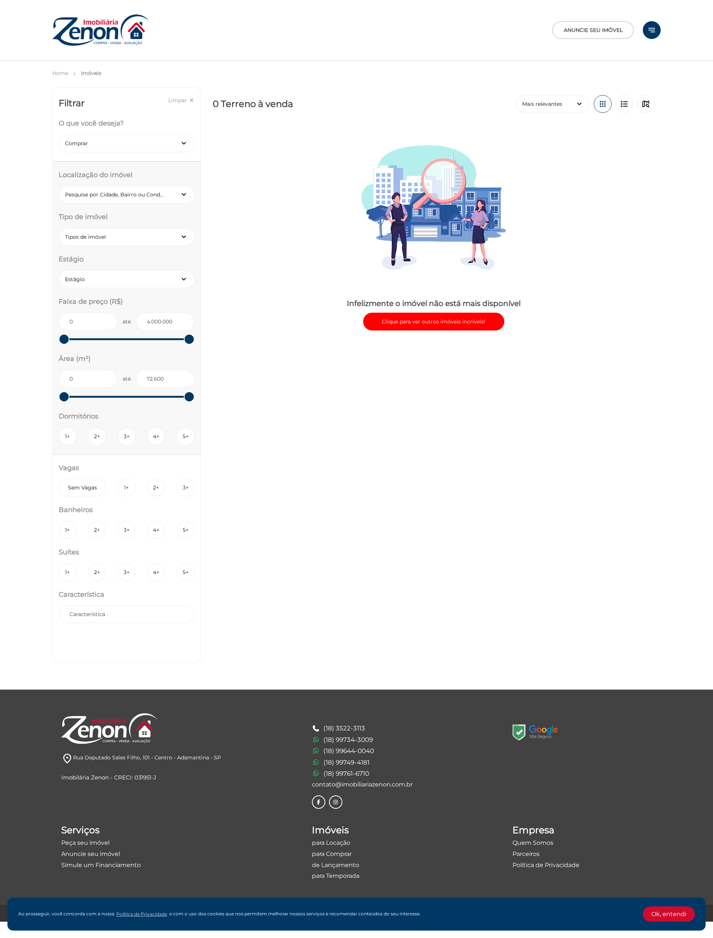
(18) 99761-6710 (346, 773)
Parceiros (526, 853)
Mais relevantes (553, 104)
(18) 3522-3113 (344, 728)
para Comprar (332, 853)
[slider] (64, 339)
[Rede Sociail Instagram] (335, 802)
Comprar (126, 143)
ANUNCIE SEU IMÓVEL (593, 30)
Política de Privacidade (545, 865)
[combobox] (127, 614)
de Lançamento (335, 865)
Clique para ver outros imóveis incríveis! (433, 321)
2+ (97, 436)
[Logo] (100, 30)
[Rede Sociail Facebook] (318, 802)
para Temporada (335, 875)
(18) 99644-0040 (348, 751)
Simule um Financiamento (101, 865)
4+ (156, 436)
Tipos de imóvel (130, 237)
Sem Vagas (82, 487)
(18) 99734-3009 (348, 739)
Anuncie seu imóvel (90, 853)
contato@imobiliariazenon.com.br (362, 784)
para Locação (331, 842)
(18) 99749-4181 (346, 762)
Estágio (130, 279)
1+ (67, 436)
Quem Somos (532, 842)
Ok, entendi (668, 914)
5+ (186, 436)
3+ (127, 436)
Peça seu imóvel (85, 842)
